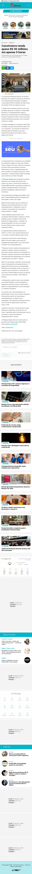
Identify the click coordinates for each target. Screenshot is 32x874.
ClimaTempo (28, 559)
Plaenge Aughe (8, 179)
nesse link (13, 324)
